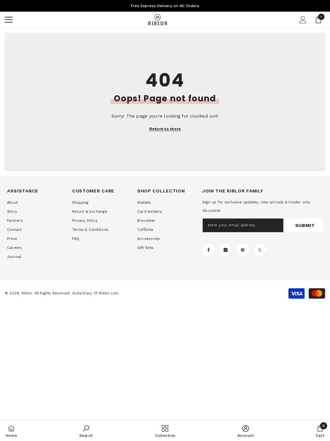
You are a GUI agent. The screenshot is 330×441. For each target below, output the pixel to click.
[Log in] (302, 19)
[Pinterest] (243, 250)
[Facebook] (208, 250)
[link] (86, 431)
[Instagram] (225, 250)
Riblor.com (109, 293)
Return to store (165, 129)
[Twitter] (260, 250)
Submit (305, 225)
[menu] (9, 20)
